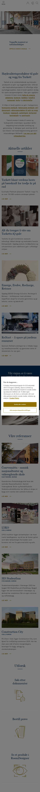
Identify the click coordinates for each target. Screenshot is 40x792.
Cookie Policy (14, 398)
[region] (20, 396)
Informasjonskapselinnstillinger (20, 410)
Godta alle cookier (20, 404)
